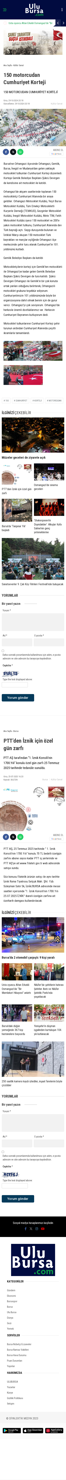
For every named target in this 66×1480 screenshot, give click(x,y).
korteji (38, 400)
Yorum (7, 610)
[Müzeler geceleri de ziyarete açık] (33, 435)
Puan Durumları (14, 1360)
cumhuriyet (21, 400)
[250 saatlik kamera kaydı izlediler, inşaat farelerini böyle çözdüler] (33, 1059)
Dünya (10, 1317)
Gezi (9, 1323)
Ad (5, 635)
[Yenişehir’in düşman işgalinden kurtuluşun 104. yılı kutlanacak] (49, 1013)
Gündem (11, 1290)
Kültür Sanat (56, 103)
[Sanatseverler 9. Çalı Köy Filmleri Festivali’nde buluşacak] (33, 559)
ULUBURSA (12, 1381)
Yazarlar (11, 1387)
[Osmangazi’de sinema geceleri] (49, 472)
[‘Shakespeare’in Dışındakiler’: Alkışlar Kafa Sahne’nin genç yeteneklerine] (49, 507)
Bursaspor (12, 1301)
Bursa (45, 779)
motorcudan (55, 400)
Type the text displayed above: (18, 679)
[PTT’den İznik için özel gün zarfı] (17, 474)
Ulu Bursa (11, 1312)
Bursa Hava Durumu (16, 1355)
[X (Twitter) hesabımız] (31, 1229)
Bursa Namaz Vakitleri (18, 1349)
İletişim (10, 1403)
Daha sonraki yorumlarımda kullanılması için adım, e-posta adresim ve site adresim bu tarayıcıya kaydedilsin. (32, 656)
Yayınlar (11, 1366)
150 (7, 400)
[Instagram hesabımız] (36, 1229)
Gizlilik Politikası (15, 1398)
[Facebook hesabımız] (26, 1229)
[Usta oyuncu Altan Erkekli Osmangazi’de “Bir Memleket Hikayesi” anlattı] (17, 971)
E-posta (39, 635)
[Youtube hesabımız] (43, 1229)
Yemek (10, 1328)
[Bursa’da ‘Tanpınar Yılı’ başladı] (17, 510)
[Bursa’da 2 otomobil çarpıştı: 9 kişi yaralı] (33, 935)
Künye (10, 1392)
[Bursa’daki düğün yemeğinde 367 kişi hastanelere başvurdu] (17, 1013)
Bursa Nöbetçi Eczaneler (19, 1344)
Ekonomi (11, 1295)
